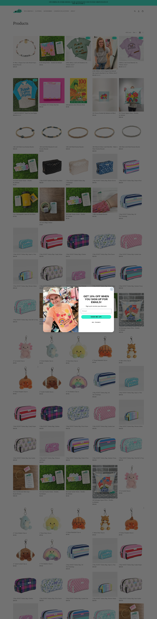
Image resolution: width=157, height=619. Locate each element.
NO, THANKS (96, 322)
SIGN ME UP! (96, 317)
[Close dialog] (111, 289)
